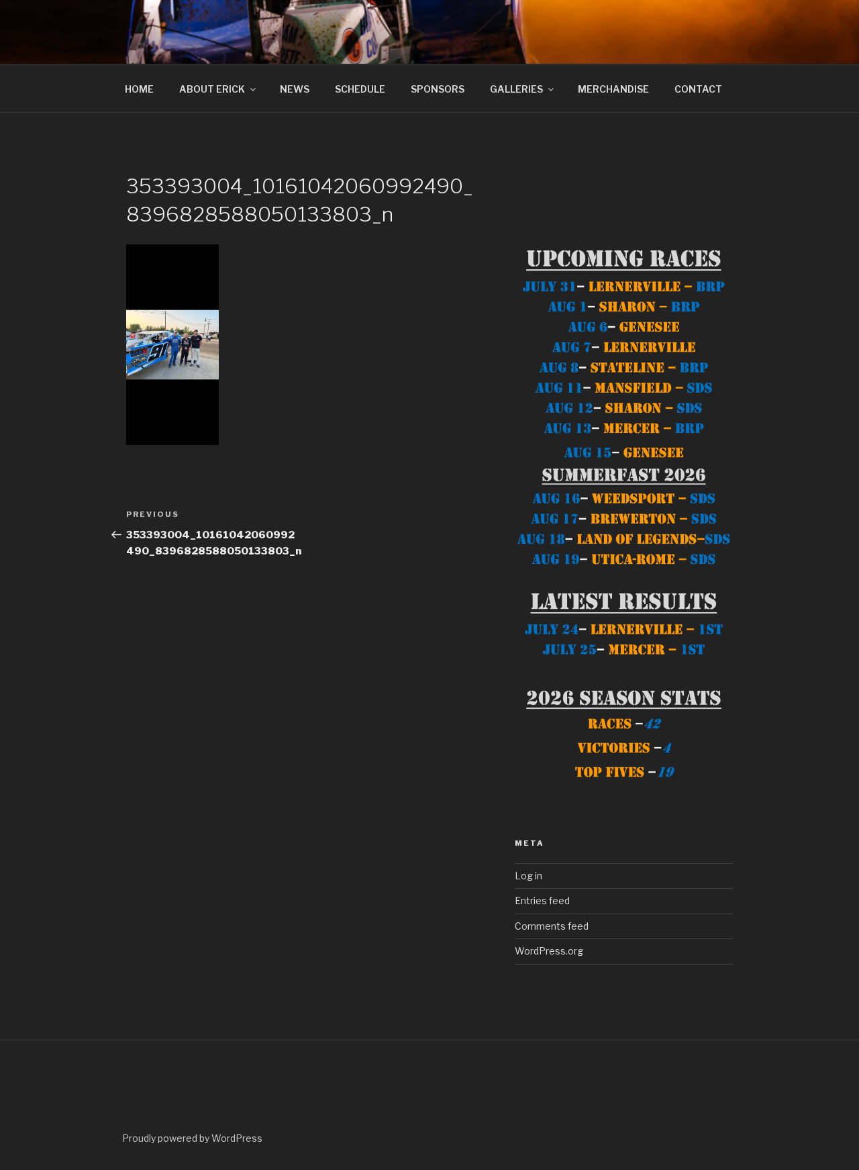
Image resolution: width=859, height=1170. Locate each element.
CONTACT (698, 89)
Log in (528, 875)
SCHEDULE (360, 89)
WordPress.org (549, 951)
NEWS (294, 89)
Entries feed (542, 900)
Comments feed (552, 926)
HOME (139, 89)
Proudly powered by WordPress (192, 1138)
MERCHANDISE (613, 89)
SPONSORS (437, 89)
